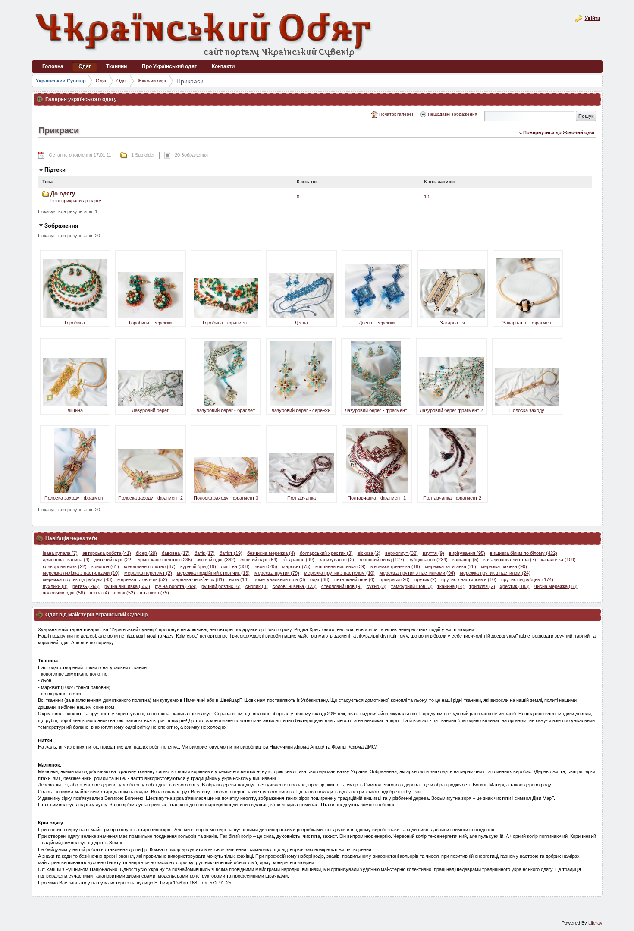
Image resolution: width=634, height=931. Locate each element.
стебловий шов (341, 586)
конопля (105, 566)
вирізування (467, 553)
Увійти (592, 18)
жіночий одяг (259, 559)
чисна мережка (556, 586)
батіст (231, 553)
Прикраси (190, 81)
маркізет (296, 566)
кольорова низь (65, 566)
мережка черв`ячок (198, 579)
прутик (425, 579)
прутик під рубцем (527, 579)
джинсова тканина (66, 559)
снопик (256, 586)
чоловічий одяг (64, 592)
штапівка (154, 592)
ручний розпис (221, 586)
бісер (146, 553)
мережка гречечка (395, 566)
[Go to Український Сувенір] (204, 33)
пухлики (55, 586)
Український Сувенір (61, 80)
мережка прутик (276, 573)
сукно (376, 586)
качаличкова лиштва (509, 559)
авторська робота (106, 553)
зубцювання (428, 559)
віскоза (369, 553)
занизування (336, 559)
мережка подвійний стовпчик (213, 573)
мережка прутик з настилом (495, 573)
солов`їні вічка (295, 586)
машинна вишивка (340, 566)
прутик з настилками (468, 579)
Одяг (101, 80)
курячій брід (198, 566)
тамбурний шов (412, 586)
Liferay (595, 922)
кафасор (465, 559)
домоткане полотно (165, 559)
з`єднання (298, 559)
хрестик (515, 586)
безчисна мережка (271, 553)
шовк (124, 592)
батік (205, 553)
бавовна (176, 553)
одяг (320, 579)
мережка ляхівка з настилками (81, 573)
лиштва (235, 566)
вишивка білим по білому (523, 553)
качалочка (558, 559)
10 (426, 196)
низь (239, 579)
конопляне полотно (150, 566)
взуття (433, 553)
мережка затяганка (450, 566)
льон (265, 566)
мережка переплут (148, 573)
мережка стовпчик (142, 579)
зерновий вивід (381, 559)
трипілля (482, 586)
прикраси (395, 579)
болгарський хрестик (326, 553)
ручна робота (176, 586)
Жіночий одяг (152, 80)
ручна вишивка (127, 586)
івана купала (60, 553)
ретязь (86, 586)
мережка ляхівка (504, 566)
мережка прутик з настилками (417, 573)
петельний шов (354, 579)
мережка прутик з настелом (339, 573)
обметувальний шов (279, 579)
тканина (451, 586)
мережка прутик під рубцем (78, 579)
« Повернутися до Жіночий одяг (557, 132)
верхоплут (401, 553)
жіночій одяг (216, 559)
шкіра (99, 592)
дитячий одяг (113, 559)
